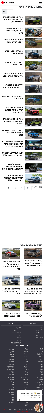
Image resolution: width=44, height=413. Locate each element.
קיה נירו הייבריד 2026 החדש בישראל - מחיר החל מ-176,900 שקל (33, 263)
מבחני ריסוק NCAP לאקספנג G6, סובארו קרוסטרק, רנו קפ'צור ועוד (12, 166)
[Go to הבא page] (15, 188)
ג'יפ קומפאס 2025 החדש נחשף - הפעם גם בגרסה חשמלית (13, 121)
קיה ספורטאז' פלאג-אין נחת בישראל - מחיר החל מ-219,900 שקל (11, 265)
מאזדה (26, 387)
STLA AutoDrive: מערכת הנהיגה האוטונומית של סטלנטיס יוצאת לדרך (12, 143)
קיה (12, 395)
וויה (27, 359)
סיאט (12, 354)
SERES (40, 362)
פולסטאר (10, 367)
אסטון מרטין (39, 387)
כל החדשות (39, 330)
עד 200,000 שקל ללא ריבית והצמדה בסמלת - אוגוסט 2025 (13, 109)
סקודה (11, 362)
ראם (12, 397)
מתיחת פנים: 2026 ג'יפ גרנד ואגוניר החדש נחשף (12, 86)
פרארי (12, 384)
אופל (41, 369)
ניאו (27, 402)
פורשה (11, 374)
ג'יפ (42, 402)
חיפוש (19, 338)
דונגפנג (26, 351)
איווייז (41, 374)
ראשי (41, 327)
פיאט (12, 379)
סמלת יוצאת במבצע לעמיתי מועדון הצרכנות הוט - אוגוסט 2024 (13, 177)
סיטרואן (11, 357)
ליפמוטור (25, 379)
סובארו (11, 349)
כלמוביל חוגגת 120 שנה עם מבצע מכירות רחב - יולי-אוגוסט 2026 (33, 291)
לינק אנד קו (25, 377)
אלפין (41, 384)
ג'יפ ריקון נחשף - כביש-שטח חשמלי (13, 52)
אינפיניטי (40, 377)
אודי (41, 367)
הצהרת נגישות (16, 343)
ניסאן (27, 405)
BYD (41, 349)
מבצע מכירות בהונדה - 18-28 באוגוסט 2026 (11, 314)
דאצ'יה (26, 349)
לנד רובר (26, 382)
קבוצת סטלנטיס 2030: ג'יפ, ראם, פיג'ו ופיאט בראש (14, 30)
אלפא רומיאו (39, 382)
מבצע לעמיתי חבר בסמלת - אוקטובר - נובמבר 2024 (12, 153)
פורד (12, 372)
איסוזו (41, 379)
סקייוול (11, 364)
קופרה (11, 392)
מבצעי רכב (39, 335)
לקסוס (26, 384)
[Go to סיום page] (8, 188)
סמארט (11, 359)
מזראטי (26, 390)
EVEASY (40, 354)
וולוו (27, 362)
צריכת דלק (17, 330)
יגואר (27, 372)
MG (41, 359)
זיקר (27, 364)
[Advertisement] (22, 217)
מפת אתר (18, 335)
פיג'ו (12, 382)
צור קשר (18, 327)
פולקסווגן (10, 369)
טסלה (26, 369)
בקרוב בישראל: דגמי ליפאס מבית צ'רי (34, 314)
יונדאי (27, 374)
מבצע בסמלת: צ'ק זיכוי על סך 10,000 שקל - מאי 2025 (12, 132)
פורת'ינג (11, 377)
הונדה (26, 357)
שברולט (11, 402)
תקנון (19, 340)
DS (42, 351)
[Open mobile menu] (40, 3)
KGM (41, 357)
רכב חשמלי (39, 333)
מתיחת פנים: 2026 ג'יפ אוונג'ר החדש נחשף (13, 40)
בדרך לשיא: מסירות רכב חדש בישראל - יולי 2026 (11, 291)
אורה (41, 372)
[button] (38, 407)
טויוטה (26, 367)
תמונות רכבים (16, 333)
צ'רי (12, 387)
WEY (41, 364)
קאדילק (11, 390)
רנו (13, 400)
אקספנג (40, 390)
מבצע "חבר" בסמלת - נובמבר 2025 (14, 63)
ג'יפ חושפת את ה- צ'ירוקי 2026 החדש (12, 97)
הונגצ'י (26, 354)
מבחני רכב (39, 338)
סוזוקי (12, 351)
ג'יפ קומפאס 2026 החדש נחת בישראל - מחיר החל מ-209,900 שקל (13, 19)
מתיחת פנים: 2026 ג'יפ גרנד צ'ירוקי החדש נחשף (13, 74)
